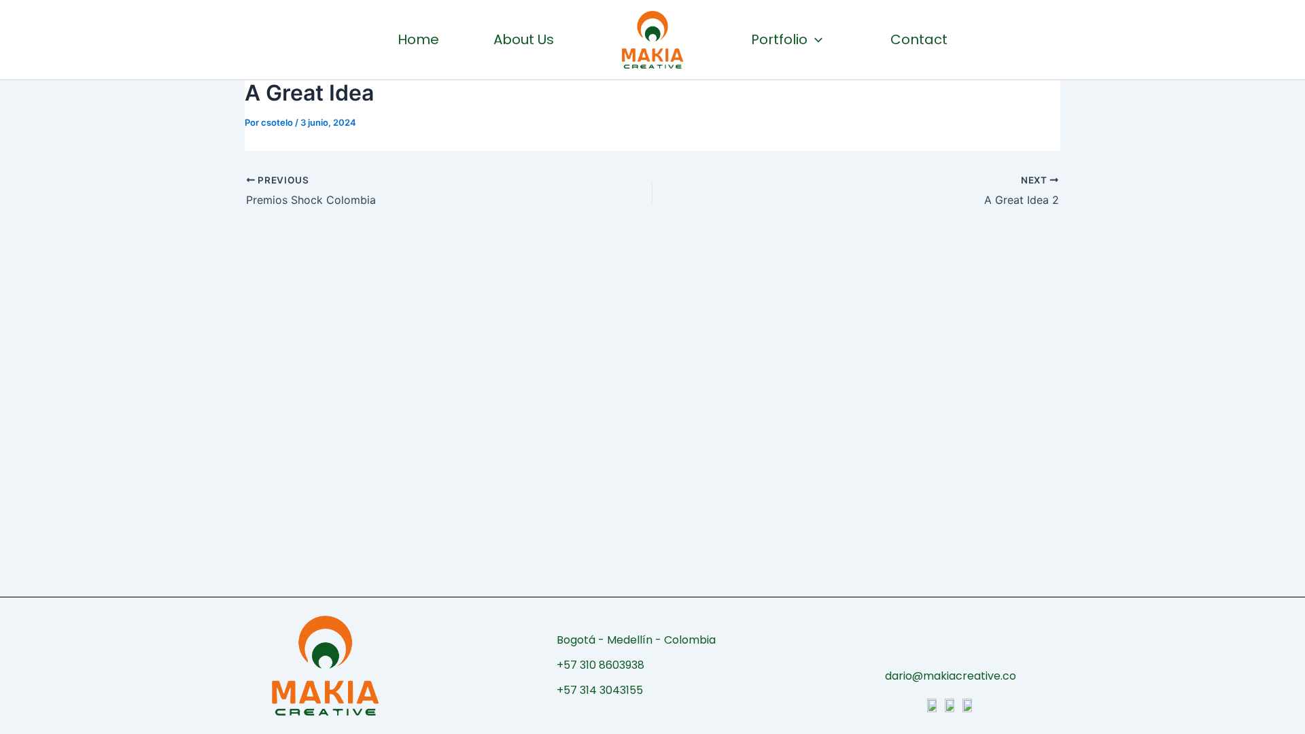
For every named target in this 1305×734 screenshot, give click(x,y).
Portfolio (779, 39)
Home (418, 39)
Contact (918, 39)
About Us (523, 39)
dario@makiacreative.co (950, 676)
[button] (814, 39)
